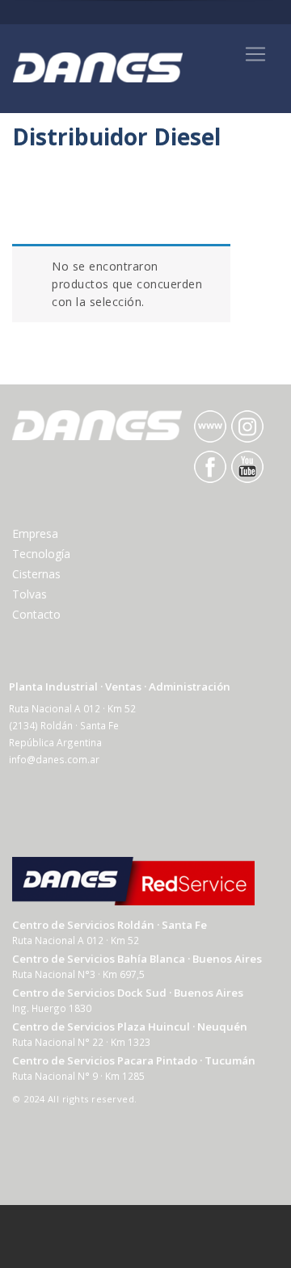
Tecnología (41, 553)
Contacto (36, 614)
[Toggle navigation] (255, 54)
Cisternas (36, 574)
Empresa (35, 533)
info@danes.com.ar (54, 759)
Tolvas (29, 594)
